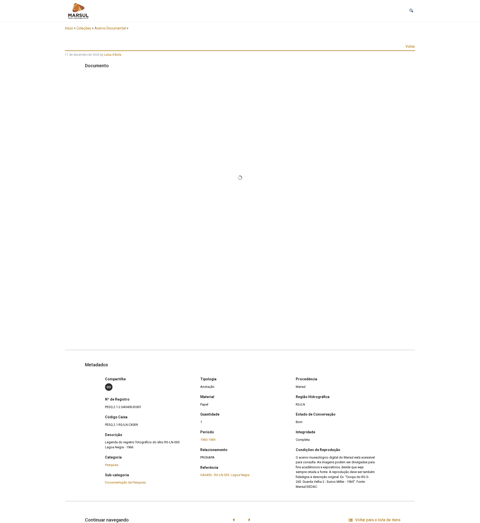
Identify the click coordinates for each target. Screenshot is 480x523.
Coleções (83, 28)
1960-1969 (207, 440)
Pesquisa (111, 465)
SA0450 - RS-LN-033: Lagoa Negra (225, 475)
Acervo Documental (110, 28)
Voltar (410, 46)
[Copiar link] (108, 387)
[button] (411, 10)
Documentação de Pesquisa (125, 482)
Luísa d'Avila (112, 54)
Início (69, 28)
